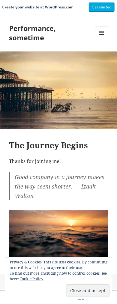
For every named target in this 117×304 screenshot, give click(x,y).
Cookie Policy (31, 279)
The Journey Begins (48, 145)
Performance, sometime (32, 32)
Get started (101, 7)
